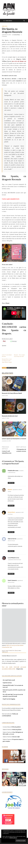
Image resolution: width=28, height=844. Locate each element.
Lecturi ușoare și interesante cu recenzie (14, 438)
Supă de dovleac (7, 682)
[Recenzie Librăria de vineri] (14, 406)
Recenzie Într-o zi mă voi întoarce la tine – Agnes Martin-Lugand (7, 361)
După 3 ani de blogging (9, 699)
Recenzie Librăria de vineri (10, 416)
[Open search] (24, 20)
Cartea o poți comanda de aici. (11, 199)
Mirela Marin (11, 512)
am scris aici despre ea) (19, 61)
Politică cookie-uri (13, 837)
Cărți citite (4, 26)
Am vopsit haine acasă (9, 680)
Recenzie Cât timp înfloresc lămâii (12, 393)
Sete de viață (16, 736)
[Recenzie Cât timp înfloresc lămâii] (14, 384)
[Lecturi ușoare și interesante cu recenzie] (14, 429)
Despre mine (19, 669)
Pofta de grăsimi (16, 727)
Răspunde (11, 482)
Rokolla (10, 489)
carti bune (13, 367)
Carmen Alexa (16, 34)
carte (8, 367)
